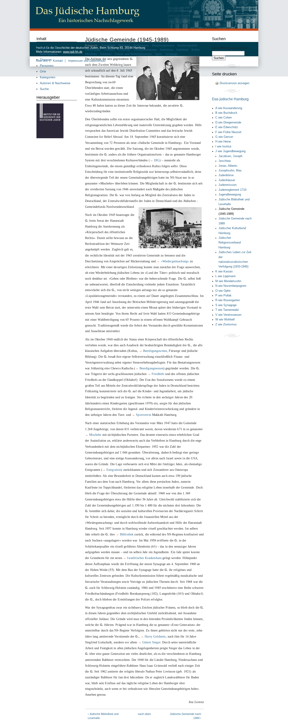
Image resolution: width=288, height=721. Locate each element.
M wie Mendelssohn (228, 281)
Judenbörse (226, 175)
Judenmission (227, 184)
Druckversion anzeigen (234, 83)
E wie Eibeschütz (226, 127)
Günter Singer (151, 642)
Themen (46, 59)
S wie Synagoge (225, 305)
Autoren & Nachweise (55, 83)
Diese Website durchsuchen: (230, 48)
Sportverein (143, 414)
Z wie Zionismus (226, 324)
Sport (158, 54)
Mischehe (91, 54)
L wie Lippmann (225, 276)
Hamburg (124, 45)
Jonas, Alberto (227, 165)
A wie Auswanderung (228, 108)
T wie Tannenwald (226, 309)
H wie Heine (223, 141)
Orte (43, 71)
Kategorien (47, 77)
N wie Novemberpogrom (230, 285)
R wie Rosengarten (227, 300)
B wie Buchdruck (226, 112)
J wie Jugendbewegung (230, 151)
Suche (44, 89)
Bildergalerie (49, 54)
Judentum (182, 49)
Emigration (113, 469)
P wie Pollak (223, 295)
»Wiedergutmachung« (175, 261)
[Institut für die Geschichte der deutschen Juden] (49, 137)
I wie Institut (223, 146)
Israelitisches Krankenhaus (144, 558)
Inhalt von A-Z (50, 48)
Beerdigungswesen (155, 351)
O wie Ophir (223, 290)
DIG (157, 160)
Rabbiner (106, 54)
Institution (166, 49)
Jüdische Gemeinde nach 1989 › (185, 716)
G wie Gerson (224, 136)
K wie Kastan (224, 271)
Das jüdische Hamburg (230, 99)
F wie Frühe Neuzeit (228, 132)
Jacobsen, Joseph (230, 156)
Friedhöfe (158, 374)
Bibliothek (126, 534)
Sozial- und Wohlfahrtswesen (133, 54)
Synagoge (171, 54)
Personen (47, 65)
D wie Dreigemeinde (228, 122)
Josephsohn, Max (230, 170)
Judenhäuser (226, 180)
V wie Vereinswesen (228, 314)
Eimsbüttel (108, 45)
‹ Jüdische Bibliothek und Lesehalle (103, 716)
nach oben (144, 714)
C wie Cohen (223, 117)
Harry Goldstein (155, 636)
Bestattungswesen (163, 45)
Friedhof (109, 49)
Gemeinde (124, 49)
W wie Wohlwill (225, 319)
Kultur (195, 49)
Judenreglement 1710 (232, 189)
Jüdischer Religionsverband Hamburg (229, 242)
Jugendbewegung (229, 194)
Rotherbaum (141, 45)
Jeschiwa (224, 160)
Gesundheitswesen (145, 49)
